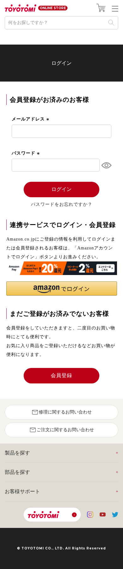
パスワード (26, 153)
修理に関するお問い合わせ (61, 412)
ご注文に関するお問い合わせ (61, 429)
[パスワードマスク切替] (105, 165)
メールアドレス (31, 119)
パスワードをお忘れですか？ (61, 204)
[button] (61, 288)
